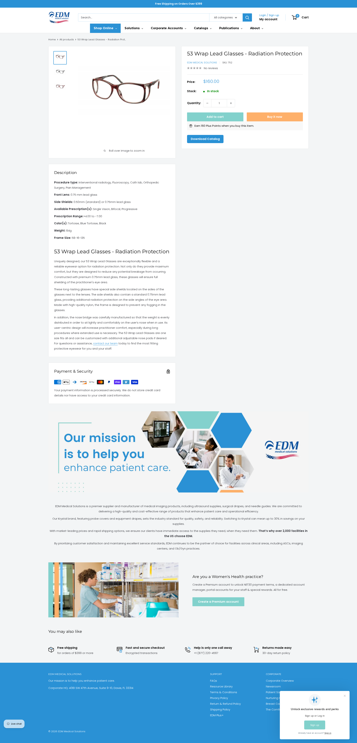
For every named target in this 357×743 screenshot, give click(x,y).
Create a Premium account (218, 602)
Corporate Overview (280, 681)
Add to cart (215, 117)
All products (67, 39)
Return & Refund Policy (225, 704)
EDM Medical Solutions (202, 62)
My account (268, 19)
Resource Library (221, 686)
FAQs (213, 681)
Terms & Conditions (223, 692)
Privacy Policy (219, 698)
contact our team (105, 343)
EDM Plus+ (216, 715)
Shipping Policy (220, 709)
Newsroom (273, 686)
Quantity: (194, 103)
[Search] (247, 17)
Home (52, 39)
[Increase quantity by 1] (231, 103)
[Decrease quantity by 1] (207, 103)
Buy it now (274, 117)
